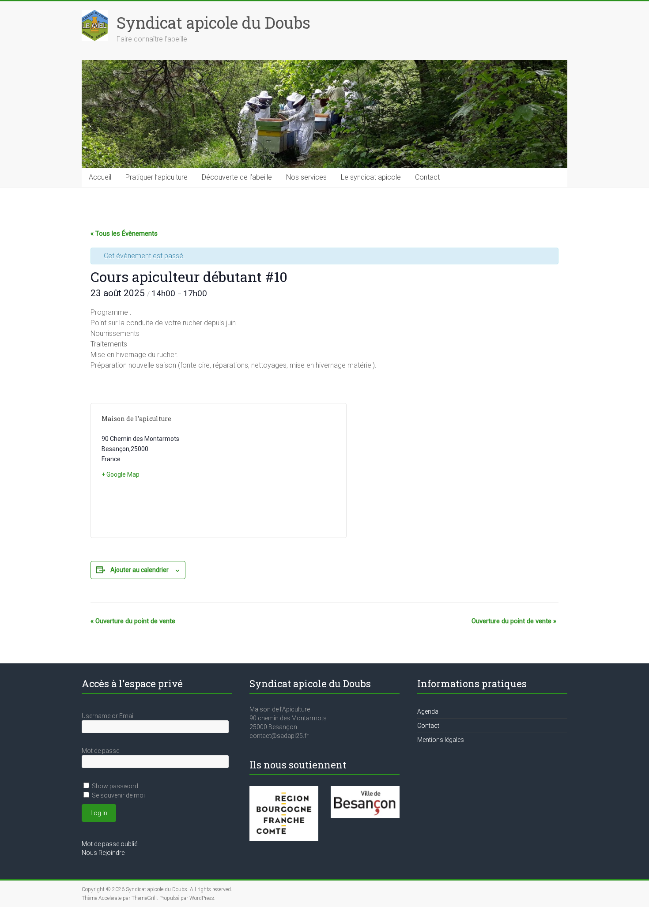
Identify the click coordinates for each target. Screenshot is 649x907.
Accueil (100, 177)
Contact (427, 177)
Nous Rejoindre (103, 852)
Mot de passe (100, 750)
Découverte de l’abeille (237, 177)
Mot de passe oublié (109, 843)
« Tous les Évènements (124, 233)
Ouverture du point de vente (133, 621)
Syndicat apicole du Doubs (213, 22)
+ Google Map (121, 474)
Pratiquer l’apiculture (156, 177)
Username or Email (108, 715)
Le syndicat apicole (371, 177)
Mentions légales (440, 739)
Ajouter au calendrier (139, 569)
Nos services (306, 177)
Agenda (427, 711)
